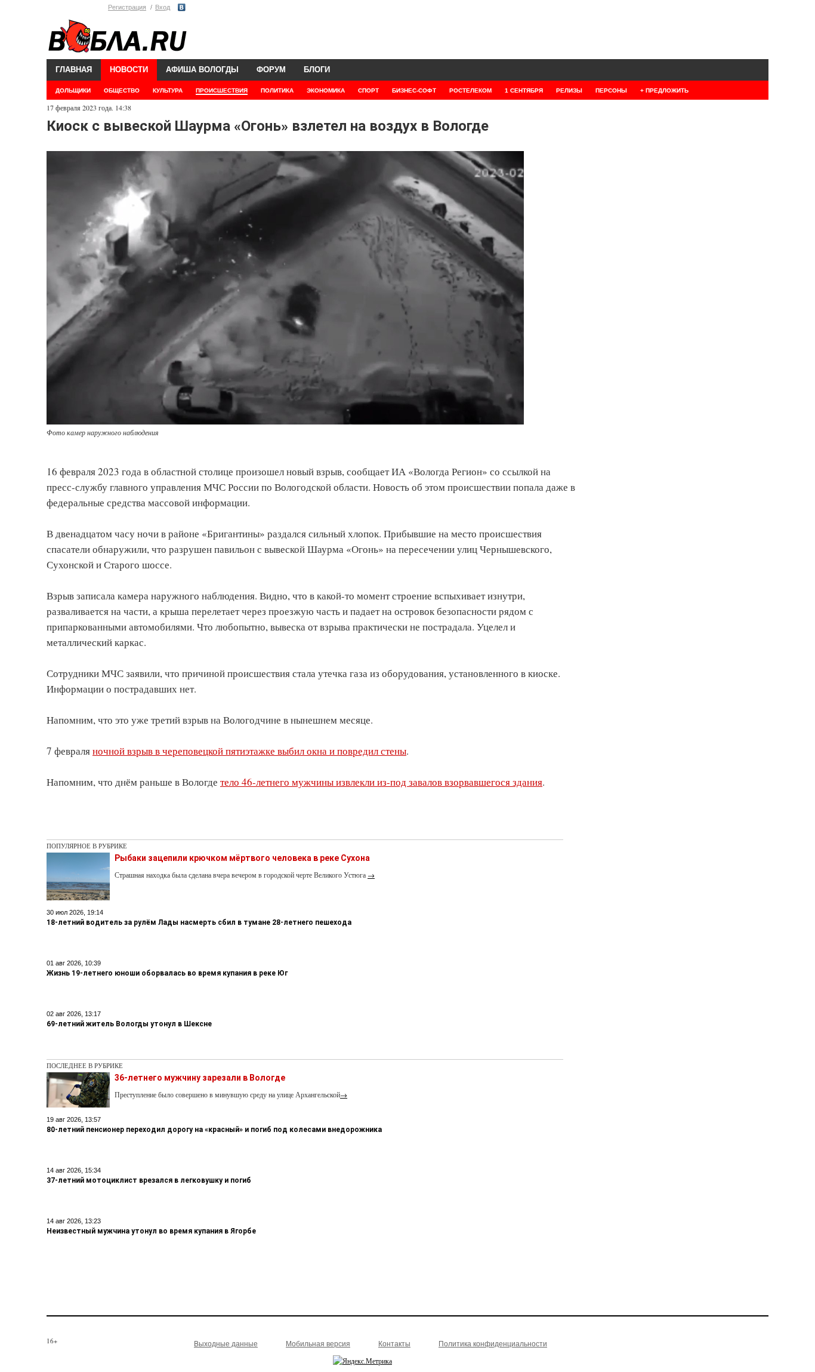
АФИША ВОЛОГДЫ (202, 69)
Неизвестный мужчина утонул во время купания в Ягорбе (151, 1231)
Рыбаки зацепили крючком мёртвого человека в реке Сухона (242, 858)
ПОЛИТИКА (277, 90)
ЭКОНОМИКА (326, 90)
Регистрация (127, 7)
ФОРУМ (271, 69)
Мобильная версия (318, 1344)
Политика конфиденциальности (493, 1344)
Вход (162, 7)
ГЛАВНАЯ (73, 69)
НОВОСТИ (129, 69)
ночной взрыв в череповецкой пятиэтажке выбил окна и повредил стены (249, 751)
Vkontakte (182, 7)
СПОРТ (368, 90)
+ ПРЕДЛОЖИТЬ (664, 90)
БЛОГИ (317, 69)
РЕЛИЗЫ (569, 90)
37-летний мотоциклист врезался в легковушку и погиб (149, 1180)
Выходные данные (226, 1344)
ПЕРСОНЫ (611, 90)
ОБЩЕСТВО (122, 90)
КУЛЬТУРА (168, 90)
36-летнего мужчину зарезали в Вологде (200, 1077)
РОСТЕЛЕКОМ (470, 90)
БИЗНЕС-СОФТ (414, 90)
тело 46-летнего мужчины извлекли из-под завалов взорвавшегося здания (381, 782)
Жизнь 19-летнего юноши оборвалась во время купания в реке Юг (167, 973)
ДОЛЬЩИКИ (73, 90)
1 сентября (524, 90)
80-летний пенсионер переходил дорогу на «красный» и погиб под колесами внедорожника (214, 1129)
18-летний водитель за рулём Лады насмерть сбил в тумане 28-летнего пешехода (199, 922)
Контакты (394, 1344)
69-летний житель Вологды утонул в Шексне (129, 1024)
